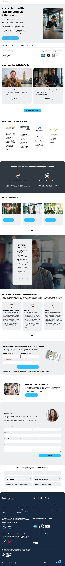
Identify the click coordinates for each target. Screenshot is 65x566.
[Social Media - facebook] (34, 498)
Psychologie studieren (21, 505)
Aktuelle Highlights (5, 45)
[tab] (32, 230)
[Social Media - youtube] (41, 498)
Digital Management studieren (54, 507)
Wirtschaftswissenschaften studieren (55, 511)
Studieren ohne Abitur (6, 505)
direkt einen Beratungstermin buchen (12, 417)
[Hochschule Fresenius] (5, 2)
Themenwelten (13, 45)
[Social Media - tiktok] (48, 498)
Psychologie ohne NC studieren (23, 507)
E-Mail (7, 359)
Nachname (26, 353)
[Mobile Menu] (62, 2)
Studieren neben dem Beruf (7, 509)
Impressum (35, 562)
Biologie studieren (36, 505)
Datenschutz (46, 562)
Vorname (8, 353)
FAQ (32, 45)
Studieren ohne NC (5, 507)
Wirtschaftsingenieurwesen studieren (56, 509)
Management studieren (53, 505)
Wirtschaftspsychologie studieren (23, 509)
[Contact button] (59, 561)
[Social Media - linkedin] (45, 498)
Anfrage (9, 444)
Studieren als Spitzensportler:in (39, 511)
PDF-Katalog (21, 45)
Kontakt (27, 45)
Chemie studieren (36, 507)
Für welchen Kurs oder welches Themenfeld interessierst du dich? (23, 438)
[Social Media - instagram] (38, 498)
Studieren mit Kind (36, 509)
